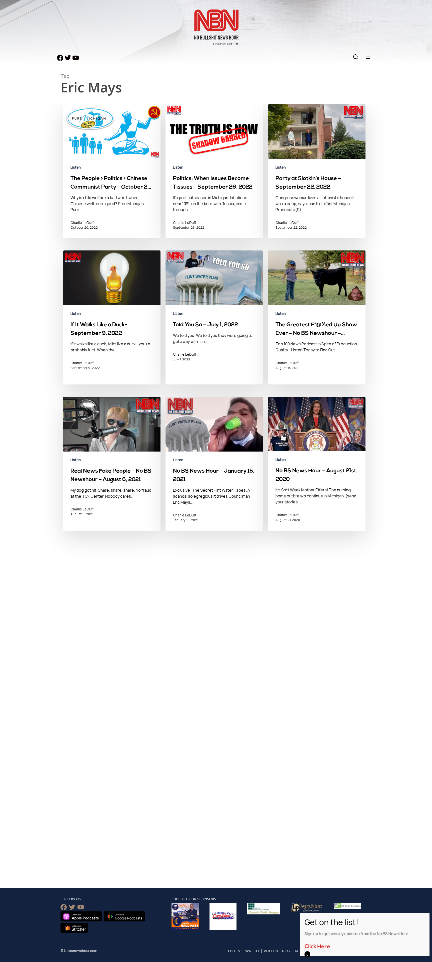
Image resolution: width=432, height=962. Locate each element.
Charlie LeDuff (82, 222)
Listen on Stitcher (74, 928)
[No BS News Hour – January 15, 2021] (214, 467)
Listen (75, 167)
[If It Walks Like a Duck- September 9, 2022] (111, 321)
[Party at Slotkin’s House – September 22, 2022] (317, 174)
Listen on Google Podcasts (124, 916)
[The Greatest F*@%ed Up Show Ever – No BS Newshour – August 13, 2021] (317, 321)
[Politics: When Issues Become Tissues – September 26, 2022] (214, 174)
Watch (252, 950)
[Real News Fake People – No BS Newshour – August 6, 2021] (111, 467)
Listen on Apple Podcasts (81, 916)
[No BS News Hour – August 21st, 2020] (317, 467)
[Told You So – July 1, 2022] (214, 321)
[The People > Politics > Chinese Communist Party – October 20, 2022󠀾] (111, 174)
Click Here (317, 947)
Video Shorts (277, 950)
